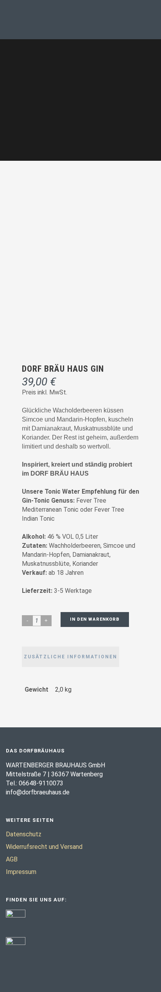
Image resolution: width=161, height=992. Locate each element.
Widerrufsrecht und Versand (44, 846)
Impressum (21, 872)
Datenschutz (23, 834)
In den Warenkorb (95, 619)
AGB (12, 859)
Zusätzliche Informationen (70, 657)
